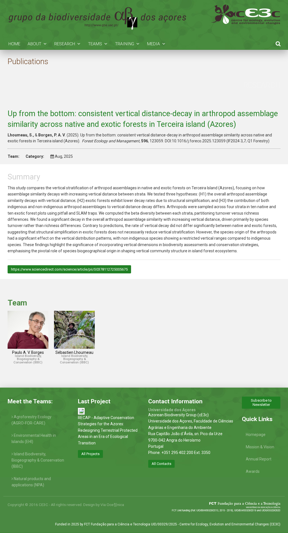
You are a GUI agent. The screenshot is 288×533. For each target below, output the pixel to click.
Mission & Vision (260, 447)
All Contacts (161, 464)
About (34, 43)
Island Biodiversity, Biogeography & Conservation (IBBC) (38, 460)
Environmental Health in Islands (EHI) (34, 438)
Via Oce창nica (112, 504)
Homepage (256, 434)
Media (153, 43)
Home (14, 43)
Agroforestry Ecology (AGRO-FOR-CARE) (31, 420)
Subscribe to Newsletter (261, 402)
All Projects (90, 454)
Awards (253, 471)
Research (64, 43)
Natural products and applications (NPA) (31, 481)
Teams (95, 43)
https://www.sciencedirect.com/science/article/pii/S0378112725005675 (69, 269)
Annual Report (258, 459)
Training (124, 43)
